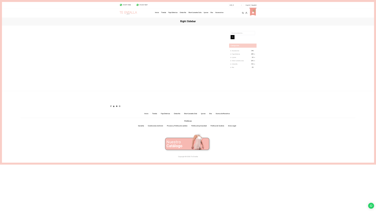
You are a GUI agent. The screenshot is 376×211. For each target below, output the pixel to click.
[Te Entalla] (128, 13)
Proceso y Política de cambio (177, 126)
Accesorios (219, 12)
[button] (371, 206)
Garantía (141, 126)
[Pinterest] (116, 106)
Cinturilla (183, 12)
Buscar (233, 37)
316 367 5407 (143, 5)
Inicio (157, 12)
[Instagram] (119, 106)
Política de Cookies (217, 126)
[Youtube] (114, 106)
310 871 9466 (126, 5)
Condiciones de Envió (155, 126)
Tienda (163, 12)
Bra (212, 12)
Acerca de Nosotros (223, 113)
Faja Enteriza (173, 12)
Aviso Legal (232, 126)
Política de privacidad (199, 126)
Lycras (206, 12)
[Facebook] (111, 106)
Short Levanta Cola (195, 12)
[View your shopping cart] (254, 13)
